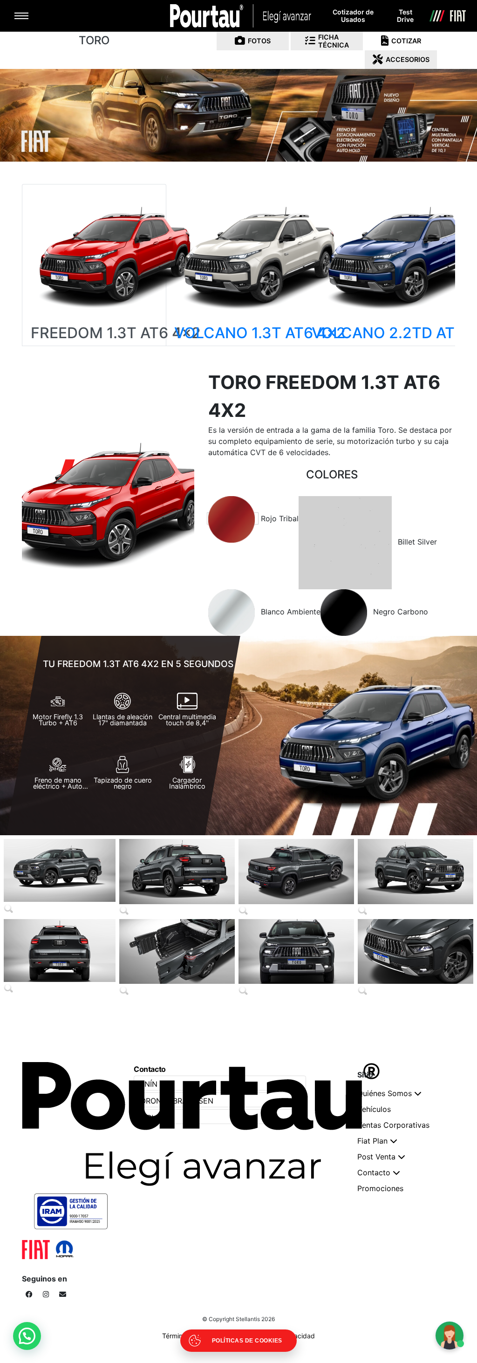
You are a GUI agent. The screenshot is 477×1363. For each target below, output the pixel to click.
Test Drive (405, 15)
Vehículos (374, 1109)
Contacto (373, 1172)
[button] (27, 1336)
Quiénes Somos (384, 1093)
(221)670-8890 (354, 1026)
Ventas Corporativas (393, 1125)
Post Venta (376, 1156)
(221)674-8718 (130, 1026)
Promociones (380, 1188)
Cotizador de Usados (353, 15)
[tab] (232, 518)
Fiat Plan (372, 1140)
